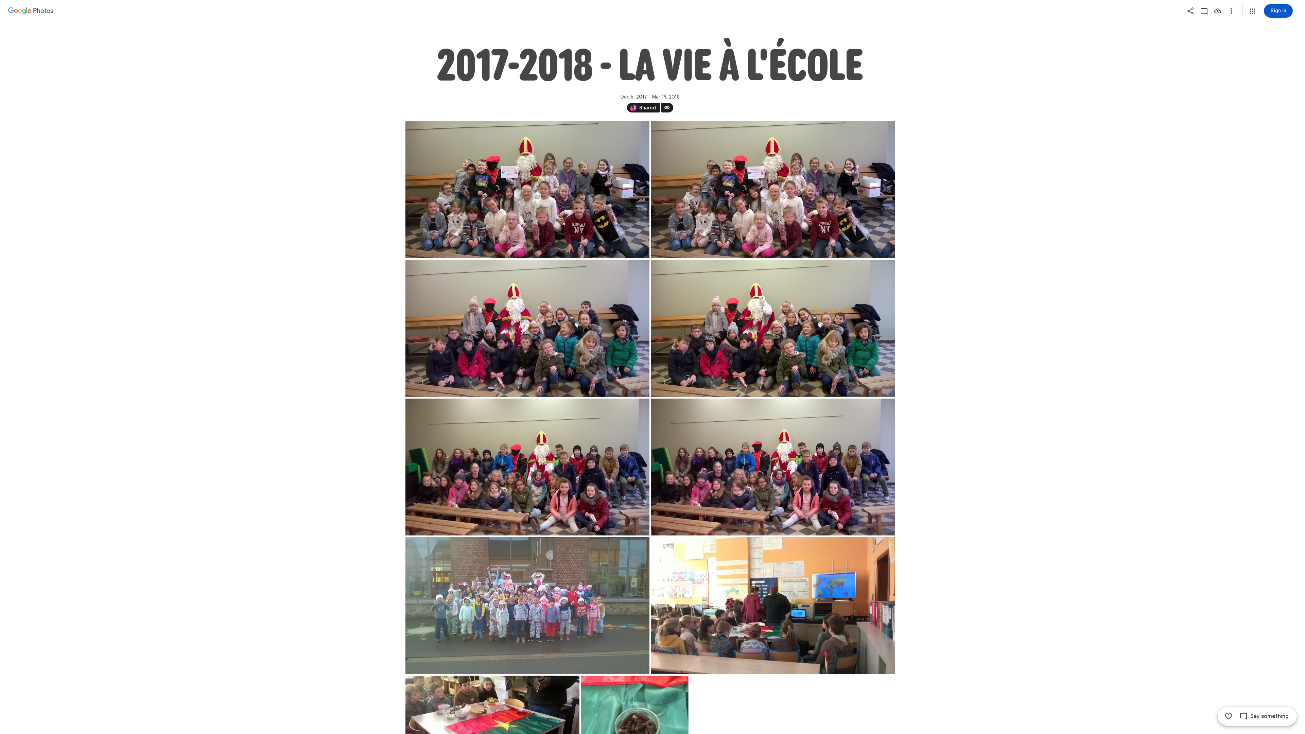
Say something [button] (1269, 716)
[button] (1252, 11)
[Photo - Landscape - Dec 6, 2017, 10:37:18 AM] (527, 189)
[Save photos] (1217, 11)
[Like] (1228, 716)
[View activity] (1204, 11)
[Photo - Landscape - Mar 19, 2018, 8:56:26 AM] (773, 605)
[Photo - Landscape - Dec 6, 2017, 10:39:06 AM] (773, 328)
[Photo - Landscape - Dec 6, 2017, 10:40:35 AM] (773, 467)
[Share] (1190, 11)
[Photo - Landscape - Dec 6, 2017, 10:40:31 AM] (527, 467)
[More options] (1231, 11)
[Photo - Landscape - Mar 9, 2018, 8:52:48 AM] (527, 605)
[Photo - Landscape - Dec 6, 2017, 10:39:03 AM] (527, 328)
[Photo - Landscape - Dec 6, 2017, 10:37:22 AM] (773, 189)
